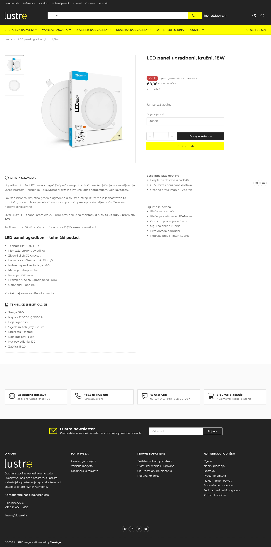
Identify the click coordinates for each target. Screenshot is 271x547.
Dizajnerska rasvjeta (91, 29)
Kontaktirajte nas (16, 293)
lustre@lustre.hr (16, 515)
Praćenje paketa (215, 475)
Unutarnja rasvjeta (19, 29)
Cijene (208, 461)
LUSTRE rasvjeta (23, 542)
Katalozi (43, 3)
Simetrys (55, 542)
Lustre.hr (10, 39)
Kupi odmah (185, 146)
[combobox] (131, 15)
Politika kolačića (148, 475)
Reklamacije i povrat (218, 480)
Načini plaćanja (214, 466)
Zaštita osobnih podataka (154, 461)
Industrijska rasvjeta (131, 29)
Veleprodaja (12, 3)
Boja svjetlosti (156, 114)
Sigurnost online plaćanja (154, 471)
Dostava (209, 471)
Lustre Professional (170, 29)
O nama (90, 3)
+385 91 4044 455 (16, 507)
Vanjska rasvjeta (55, 29)
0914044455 (157, 398)
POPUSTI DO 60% (255, 29)
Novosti (77, 3)
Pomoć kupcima (215, 495)
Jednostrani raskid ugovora (222, 490)
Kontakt (103, 3)
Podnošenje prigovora (219, 485)
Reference (29, 3)
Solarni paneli (60, 3)
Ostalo (195, 29)
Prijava (212, 431)
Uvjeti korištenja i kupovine (155, 466)
